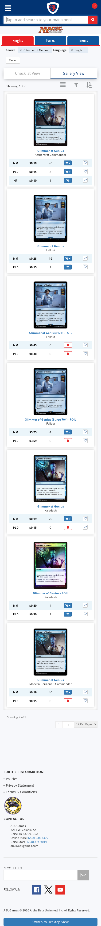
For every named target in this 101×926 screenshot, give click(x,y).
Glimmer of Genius (35, 50)
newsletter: (13, 868)
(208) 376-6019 (37, 842)
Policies (12, 779)
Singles (17, 40)
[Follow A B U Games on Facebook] (33, 889)
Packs (50, 40)
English (79, 50)
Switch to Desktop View (50, 922)
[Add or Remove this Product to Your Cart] (68, 162)
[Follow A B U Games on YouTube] (63, 889)
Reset (12, 60)
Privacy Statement (20, 785)
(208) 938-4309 (38, 838)
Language (59, 50)
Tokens (83, 40)
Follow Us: (12, 889)
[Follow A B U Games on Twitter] (48, 889)
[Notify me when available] (68, 345)
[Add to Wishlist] (85, 162)
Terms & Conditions (21, 792)
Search (10, 50)
